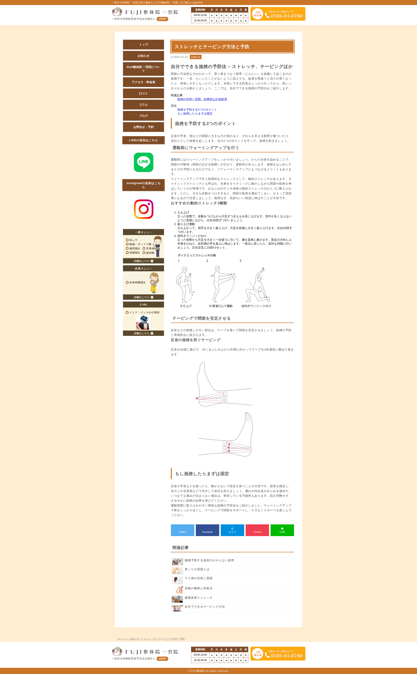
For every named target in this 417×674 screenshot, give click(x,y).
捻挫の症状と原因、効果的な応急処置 (202, 99)
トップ (143, 44)
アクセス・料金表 (143, 82)
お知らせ (195, 57)
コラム (143, 104)
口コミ (143, 93)
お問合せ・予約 (143, 127)
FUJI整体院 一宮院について (143, 69)
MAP (163, 19)
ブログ (143, 115)
